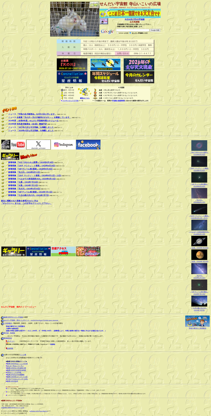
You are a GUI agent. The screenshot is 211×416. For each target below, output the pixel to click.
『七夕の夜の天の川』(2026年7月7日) (33, 195)
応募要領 (52, 344)
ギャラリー (11, 341)
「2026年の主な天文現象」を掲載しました (35, 130)
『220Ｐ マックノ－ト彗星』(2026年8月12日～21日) (39, 175)
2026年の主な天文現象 (70, 101)
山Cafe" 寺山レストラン (15, 366)
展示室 (6, 333)
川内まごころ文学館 (14, 372)
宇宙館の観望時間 (118, 101)
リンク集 (23, 355)
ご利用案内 (8, 323)
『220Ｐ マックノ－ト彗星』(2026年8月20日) (36, 166)
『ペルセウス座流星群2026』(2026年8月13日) (36, 179)
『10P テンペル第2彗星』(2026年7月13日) (35, 192)
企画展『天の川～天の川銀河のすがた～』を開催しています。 (44, 117)
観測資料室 (8, 338)
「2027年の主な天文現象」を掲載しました (35, 127)
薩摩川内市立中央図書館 (15, 375)
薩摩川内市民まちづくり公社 (17, 377)
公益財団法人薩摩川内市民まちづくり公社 (12, 407)
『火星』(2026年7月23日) (199, 261)
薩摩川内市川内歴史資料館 (16, 370)
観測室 (12, 333)
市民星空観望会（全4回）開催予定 (32, 124)
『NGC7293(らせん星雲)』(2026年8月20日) (35, 162)
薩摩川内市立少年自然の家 (16, 368)
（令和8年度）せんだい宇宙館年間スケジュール (38, 121)
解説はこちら (85, 98)
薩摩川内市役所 (12, 381)
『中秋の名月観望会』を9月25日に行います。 (37, 114)
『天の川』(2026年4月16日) (28, 189)
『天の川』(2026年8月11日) (28, 172)
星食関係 (10, 348)
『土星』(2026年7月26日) (199, 248)
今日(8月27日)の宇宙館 (135, 19)
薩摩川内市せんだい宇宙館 (13, 317)
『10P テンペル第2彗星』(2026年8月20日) (35, 169)
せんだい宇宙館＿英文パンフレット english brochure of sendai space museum (31, 320)
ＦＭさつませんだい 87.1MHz (17, 379)
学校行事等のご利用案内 (197, 328)
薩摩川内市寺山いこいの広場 (17, 364)
